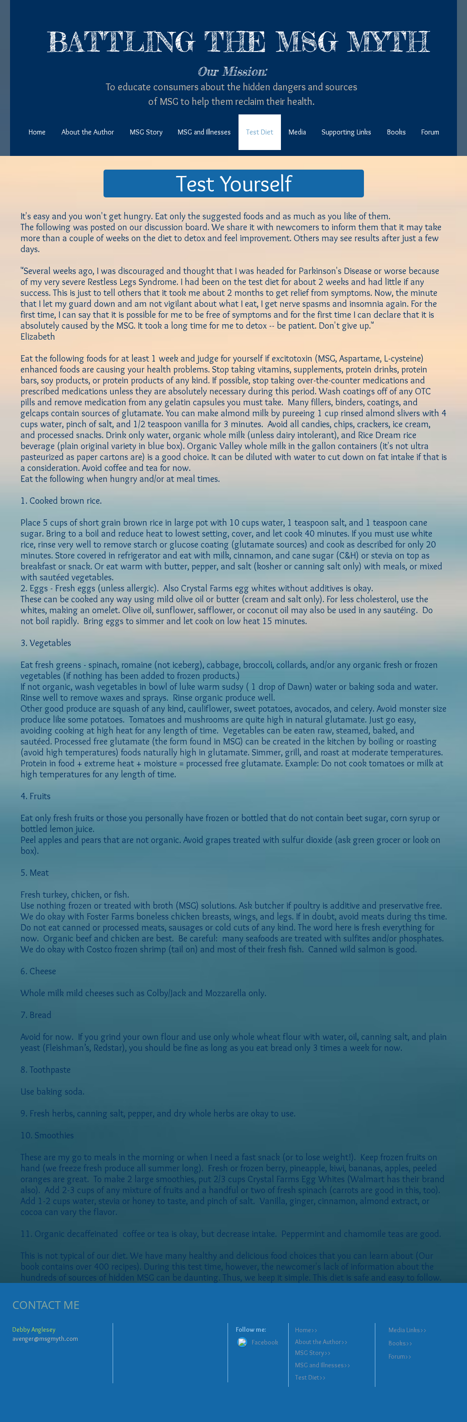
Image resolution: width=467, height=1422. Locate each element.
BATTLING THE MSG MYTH (238, 41)
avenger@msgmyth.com (45, 1338)
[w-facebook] (242, 1342)
